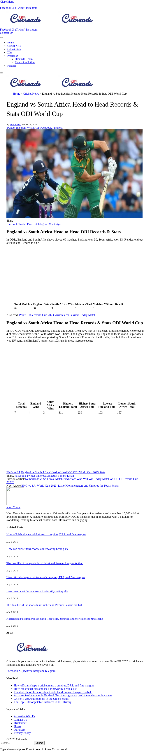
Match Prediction (25, 62)
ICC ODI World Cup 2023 (83, 472)
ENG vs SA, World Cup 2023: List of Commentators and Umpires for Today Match (70, 485)
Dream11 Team (24, 59)
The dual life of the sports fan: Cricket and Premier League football (44, 563)
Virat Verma (15, 124)
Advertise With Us (24, 716)
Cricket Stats (14, 49)
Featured (11, 65)
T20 (9, 52)
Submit (39, 742)
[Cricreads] (51, 26)
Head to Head (58, 472)
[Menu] (1, 37)
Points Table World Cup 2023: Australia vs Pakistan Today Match (57, 315)
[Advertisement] (75, 273)
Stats (102, 472)
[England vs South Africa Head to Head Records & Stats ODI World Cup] (74, 217)
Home (10, 42)
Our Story (19, 729)
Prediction (12, 55)
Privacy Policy (22, 732)
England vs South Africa (35, 472)
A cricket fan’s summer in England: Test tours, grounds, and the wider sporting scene (54, 618)
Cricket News (14, 46)
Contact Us (6, 32)
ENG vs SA (13, 472)
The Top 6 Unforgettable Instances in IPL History (42, 702)
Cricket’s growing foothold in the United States (41, 698)
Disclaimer (20, 723)
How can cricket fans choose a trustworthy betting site (37, 548)
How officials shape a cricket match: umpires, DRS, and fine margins (46, 534)
